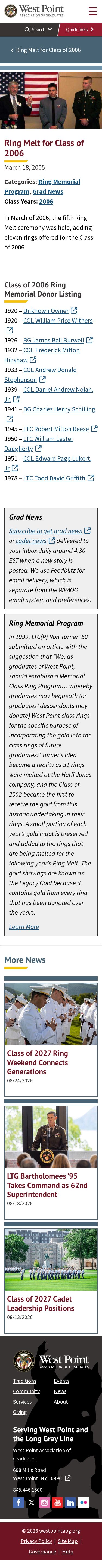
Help (67, 1551)
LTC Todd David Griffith (54, 478)
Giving (20, 1411)
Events (61, 1380)
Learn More (24, 926)
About (61, 1401)
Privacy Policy (36, 1541)
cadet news (31, 540)
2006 (46, 201)
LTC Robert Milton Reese (56, 429)
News (60, 1391)
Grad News (48, 191)
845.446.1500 (27, 1489)
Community (26, 1391)
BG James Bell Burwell (53, 340)
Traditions (24, 1380)
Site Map (68, 1541)
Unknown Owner (46, 310)
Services (22, 1401)
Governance (42, 1551)
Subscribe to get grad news (45, 531)
